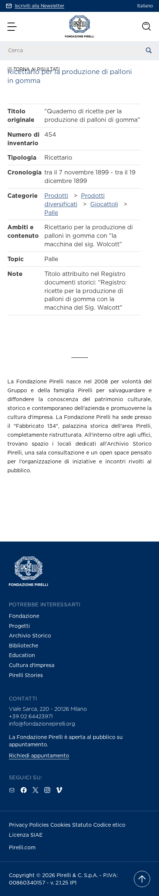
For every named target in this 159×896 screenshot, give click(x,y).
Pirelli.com (22, 847)
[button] (12, 26)
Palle (51, 212)
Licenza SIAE (26, 834)
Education (22, 655)
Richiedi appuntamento (39, 755)
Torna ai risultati (36, 69)
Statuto (82, 824)
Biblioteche (23, 645)
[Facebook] (24, 790)
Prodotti (56, 195)
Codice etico (109, 824)
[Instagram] (47, 790)
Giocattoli (104, 204)
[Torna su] (142, 879)
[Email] (12, 790)
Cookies (61, 824)
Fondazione (24, 616)
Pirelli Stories (26, 675)
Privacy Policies (29, 824)
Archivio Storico (30, 635)
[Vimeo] (59, 790)
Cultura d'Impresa (31, 665)
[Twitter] (35, 790)
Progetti (19, 626)
